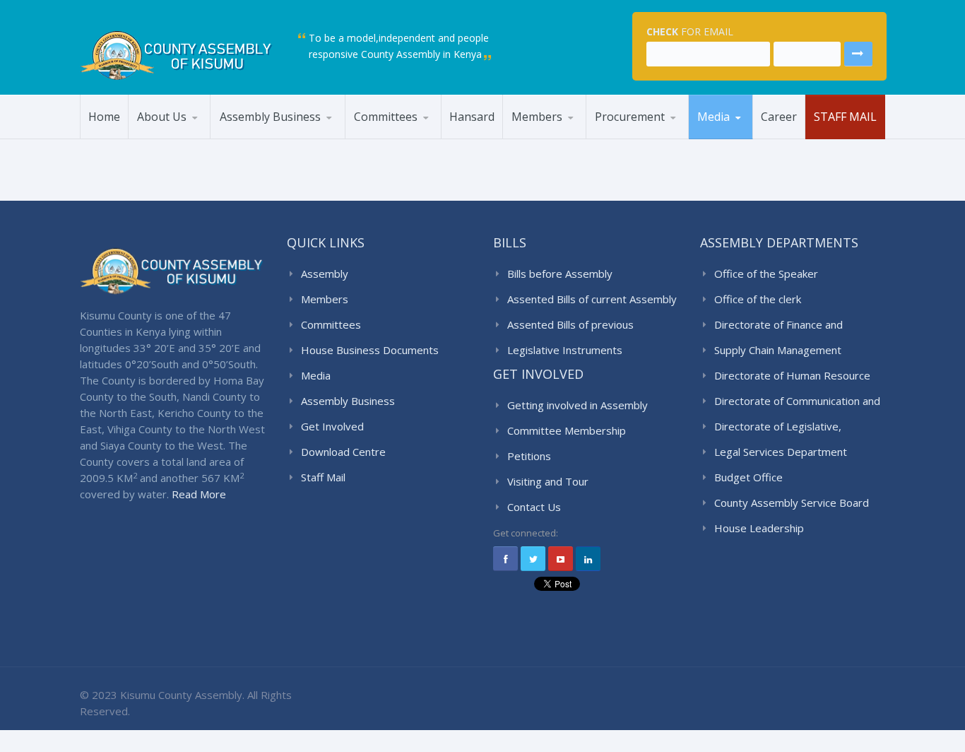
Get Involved (332, 426)
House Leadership (561, 138)
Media (713, 116)
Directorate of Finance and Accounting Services (778, 325)
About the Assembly (197, 136)
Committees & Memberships (412, 134)
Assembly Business (270, 116)
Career (779, 116)
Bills (335, 136)
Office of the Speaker (766, 273)
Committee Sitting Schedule (414, 136)
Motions (340, 137)
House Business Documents (370, 350)
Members (536, 116)
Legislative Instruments (564, 350)
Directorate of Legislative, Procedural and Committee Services (779, 427)
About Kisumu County (194, 138)
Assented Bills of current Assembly (592, 299)
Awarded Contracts (656, 136)
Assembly (324, 273)
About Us (162, 116)
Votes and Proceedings (327, 133)
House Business (264, 138)
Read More (199, 494)
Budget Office (748, 477)
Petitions (529, 456)
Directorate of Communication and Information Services (797, 401)
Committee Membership (566, 430)
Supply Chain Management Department (777, 350)
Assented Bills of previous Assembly (570, 325)
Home (104, 116)
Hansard (472, 116)
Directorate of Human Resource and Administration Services (792, 376)
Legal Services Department (780, 452)
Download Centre (343, 452)
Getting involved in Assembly (577, 405)
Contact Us (534, 507)
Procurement (630, 116)
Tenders (621, 138)
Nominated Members (572, 136)
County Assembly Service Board (193, 133)
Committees (386, 116)
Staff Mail (845, 116)
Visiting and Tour (547, 481)
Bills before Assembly (559, 273)
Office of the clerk (757, 299)
